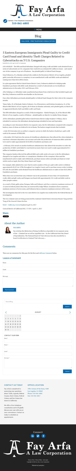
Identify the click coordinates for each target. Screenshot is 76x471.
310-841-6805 (20, 23)
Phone (6, 344)
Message (5, 276)
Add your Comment (45, 253)
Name (4, 262)
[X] (37, 436)
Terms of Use (31, 460)
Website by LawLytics (38, 465)
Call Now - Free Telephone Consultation (38, 41)
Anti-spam (45, 460)
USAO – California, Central (11, 205)
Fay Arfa (10, 63)
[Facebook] (43, 436)
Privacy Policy (38, 460)
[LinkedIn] (32, 436)
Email (4, 269)
